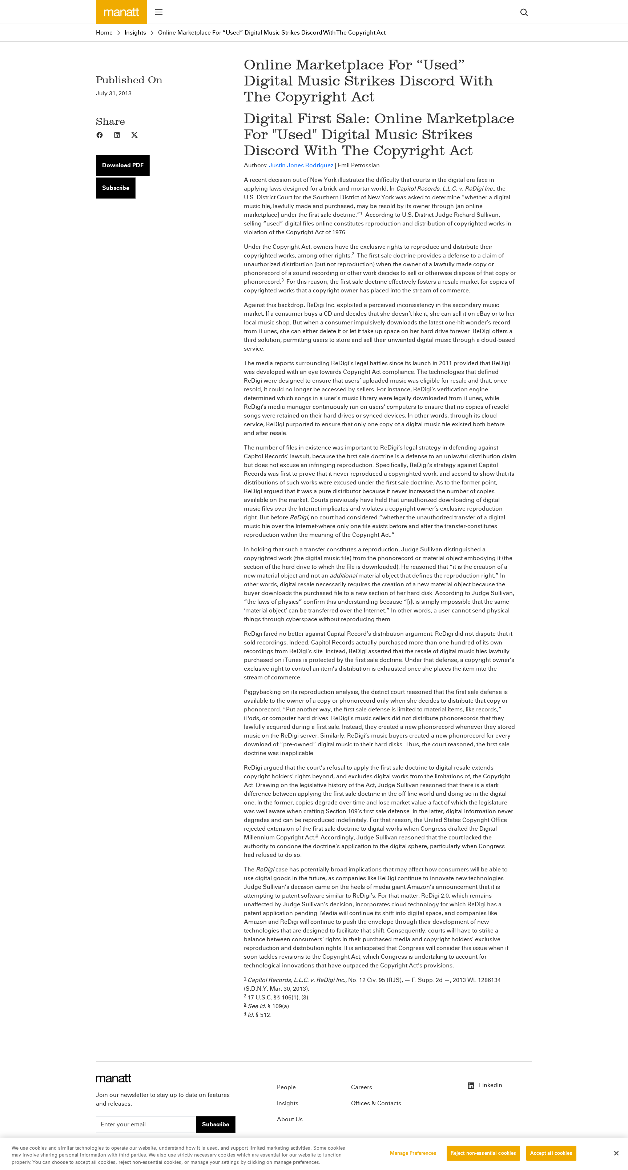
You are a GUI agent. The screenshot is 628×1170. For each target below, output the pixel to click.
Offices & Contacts (376, 1103)
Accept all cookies (551, 1153)
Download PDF (123, 165)
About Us (290, 1119)
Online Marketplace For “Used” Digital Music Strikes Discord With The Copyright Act (272, 32)
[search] (524, 12)
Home (104, 32)
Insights (135, 32)
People (286, 1087)
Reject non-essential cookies (483, 1153)
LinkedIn (490, 1085)
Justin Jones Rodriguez (301, 165)
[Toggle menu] (159, 12)
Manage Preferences (413, 1153)
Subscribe (115, 187)
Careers (361, 1087)
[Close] (616, 1153)
